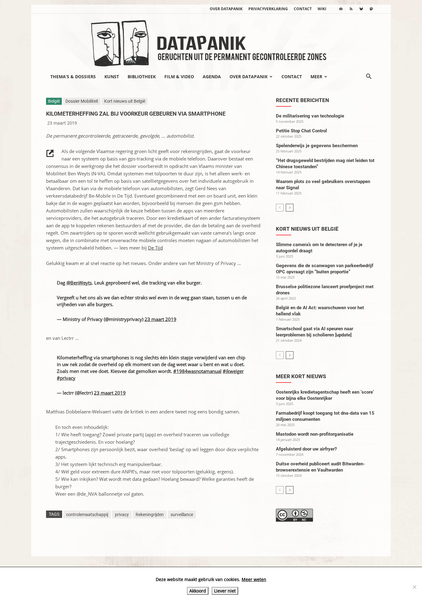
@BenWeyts (79, 283)
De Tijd (155, 248)
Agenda (212, 76)
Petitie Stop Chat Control (301, 131)
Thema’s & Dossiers (73, 76)
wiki (322, 8)
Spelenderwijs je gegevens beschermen (317, 145)
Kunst (111, 76)
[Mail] (340, 9)
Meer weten (254, 579)
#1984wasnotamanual (197, 371)
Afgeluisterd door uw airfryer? (306, 449)
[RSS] (351, 9)
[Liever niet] (414, 587)
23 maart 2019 (160, 319)
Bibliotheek (142, 76)
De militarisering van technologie (310, 116)
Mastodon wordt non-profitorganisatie (314, 434)
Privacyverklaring (268, 8)
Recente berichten (302, 100)
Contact (303, 8)
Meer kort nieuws (301, 376)
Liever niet (225, 591)
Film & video (179, 76)
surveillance (182, 514)
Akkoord (197, 591)
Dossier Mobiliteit (81, 101)
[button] (368, 77)
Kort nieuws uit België (124, 101)
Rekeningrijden (150, 514)
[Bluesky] (361, 9)
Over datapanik (226, 8)
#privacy (66, 378)
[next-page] (289, 208)
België (54, 101)
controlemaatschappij (87, 514)
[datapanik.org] (211, 41)
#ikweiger (233, 371)
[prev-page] (280, 208)
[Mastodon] (371, 9)
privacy (122, 514)
